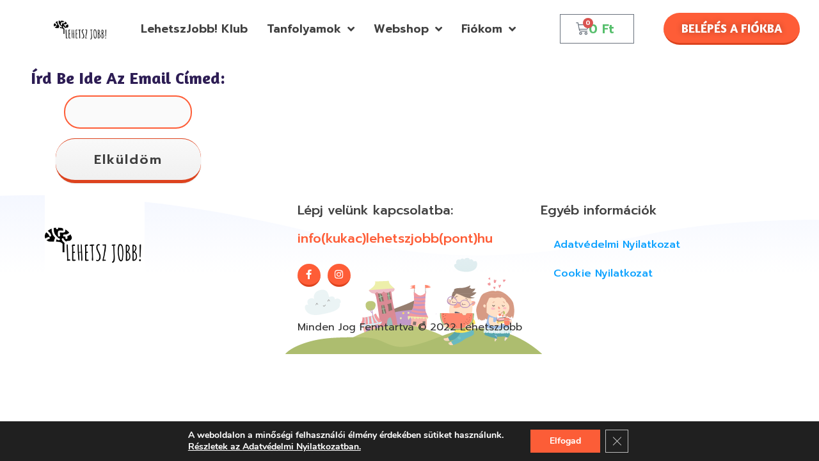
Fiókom (481, 29)
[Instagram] (339, 275)
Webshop (401, 29)
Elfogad (565, 441)
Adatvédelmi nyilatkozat (616, 244)
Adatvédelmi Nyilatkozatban (301, 447)
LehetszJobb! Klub (194, 29)
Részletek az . (274, 447)
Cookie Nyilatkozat (603, 273)
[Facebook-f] (309, 275)
